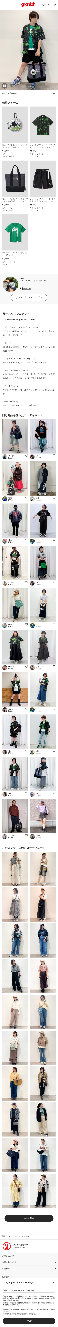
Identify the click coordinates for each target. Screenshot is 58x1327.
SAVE (29, 1321)
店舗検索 (6, 1268)
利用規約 (6, 1277)
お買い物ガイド (9, 1262)
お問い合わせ (8, 1256)
